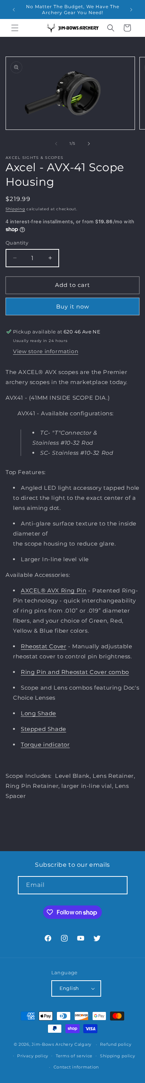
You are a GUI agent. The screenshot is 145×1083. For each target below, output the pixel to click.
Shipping (15, 209)
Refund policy (115, 1044)
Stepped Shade (43, 728)
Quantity (17, 243)
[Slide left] (56, 143)
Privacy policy (32, 1055)
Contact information (76, 1067)
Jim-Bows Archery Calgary (61, 1044)
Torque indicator (45, 744)
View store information (45, 351)
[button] (15, 28)
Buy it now (72, 306)
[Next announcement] (131, 9)
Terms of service (74, 1055)
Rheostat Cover (43, 646)
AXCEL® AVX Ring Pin (53, 590)
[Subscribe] (118, 885)
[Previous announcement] (14, 9)
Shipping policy (117, 1055)
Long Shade (38, 713)
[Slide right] (89, 143)
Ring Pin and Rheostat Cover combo (75, 671)
